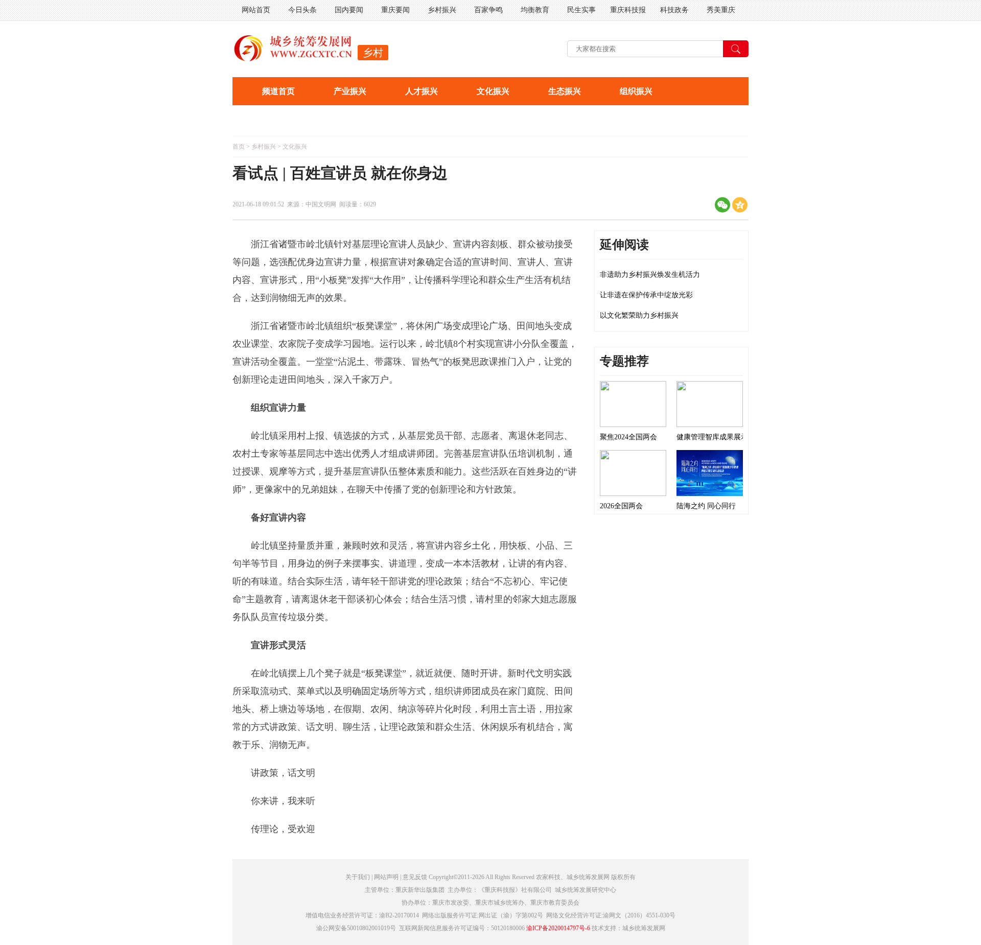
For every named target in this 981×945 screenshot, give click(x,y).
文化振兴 (493, 91)
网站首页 (256, 10)
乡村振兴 (442, 10)
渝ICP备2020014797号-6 (558, 928)
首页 (238, 146)
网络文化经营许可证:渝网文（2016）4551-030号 (610, 915)
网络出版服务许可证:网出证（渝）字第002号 (482, 915)
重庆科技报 (628, 10)
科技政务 (674, 10)
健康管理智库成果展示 (712, 437)
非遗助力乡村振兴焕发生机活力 (650, 274)
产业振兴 (350, 91)
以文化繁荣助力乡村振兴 (639, 315)
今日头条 (302, 10)
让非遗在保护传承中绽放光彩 (646, 295)
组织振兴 (636, 91)
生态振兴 (564, 91)
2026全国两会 (621, 506)
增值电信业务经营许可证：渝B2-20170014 (362, 915)
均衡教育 (535, 10)
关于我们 (357, 877)
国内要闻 (349, 10)
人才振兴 (421, 91)
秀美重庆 (721, 10)
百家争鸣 (488, 10)
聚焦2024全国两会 (628, 437)
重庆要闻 (395, 10)
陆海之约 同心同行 (706, 506)
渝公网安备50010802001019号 (356, 928)
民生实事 (581, 10)
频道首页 (278, 91)
